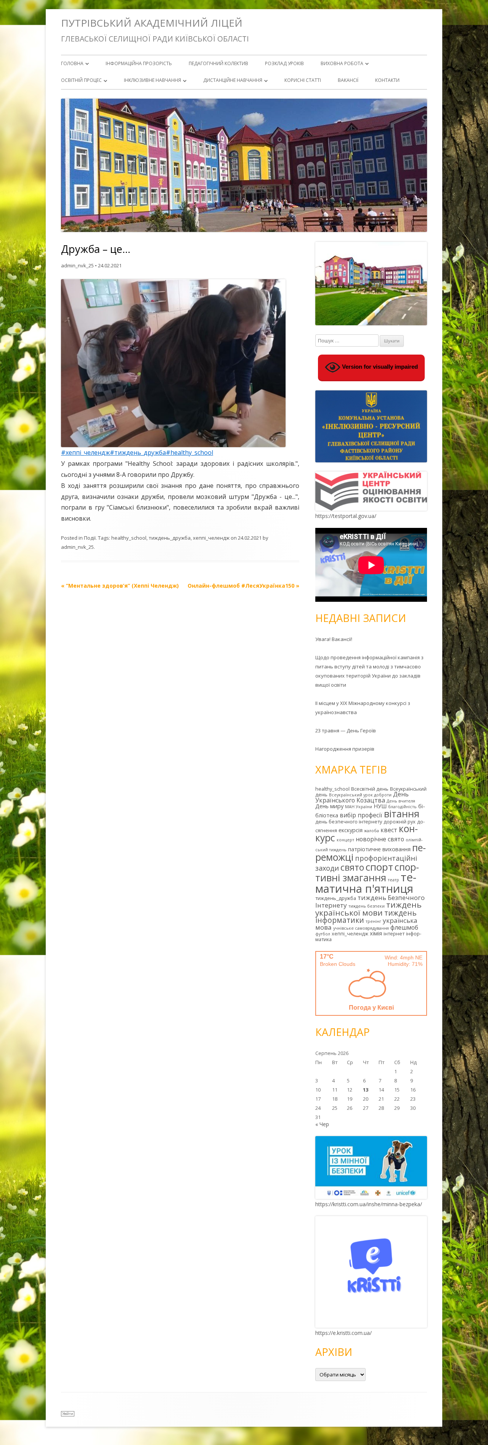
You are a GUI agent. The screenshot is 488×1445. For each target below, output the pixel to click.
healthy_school (128, 537)
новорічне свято (380, 839)
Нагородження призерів (344, 748)
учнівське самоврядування (361, 928)
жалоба (371, 830)
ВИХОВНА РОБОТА (342, 63)
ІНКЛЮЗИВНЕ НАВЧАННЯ (152, 80)
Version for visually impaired (379, 367)
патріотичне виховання (379, 849)
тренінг (373, 921)
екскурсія (351, 830)
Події (90, 537)
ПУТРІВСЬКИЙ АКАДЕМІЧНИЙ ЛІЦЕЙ (151, 23)
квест (388, 830)
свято (352, 867)
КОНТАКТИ (387, 80)
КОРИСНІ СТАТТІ (302, 80)
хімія (376, 933)
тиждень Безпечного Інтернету (370, 901)
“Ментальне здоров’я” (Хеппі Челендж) (120, 585)
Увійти (67, 1413)
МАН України (358, 806)
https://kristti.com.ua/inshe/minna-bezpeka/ (368, 1204)
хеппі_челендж (211, 537)
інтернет (394, 933)
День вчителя (401, 801)
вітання (401, 813)
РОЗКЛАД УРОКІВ (284, 63)
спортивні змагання (367, 872)
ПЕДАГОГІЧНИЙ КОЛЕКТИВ (218, 63)
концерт (345, 839)
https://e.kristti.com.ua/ (343, 1332)
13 (365, 1089)
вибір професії (361, 815)
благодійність (402, 806)
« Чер (322, 1124)
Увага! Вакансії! (333, 639)
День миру (329, 806)
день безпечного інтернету (348, 821)
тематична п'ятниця (365, 883)
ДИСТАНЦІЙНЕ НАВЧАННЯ (232, 80)
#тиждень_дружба (138, 452)
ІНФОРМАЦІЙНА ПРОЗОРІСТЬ (139, 63)
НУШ (380, 806)
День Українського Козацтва (362, 797)
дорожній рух (400, 821)
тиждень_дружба (170, 537)
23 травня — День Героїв (345, 730)
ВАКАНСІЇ (348, 80)
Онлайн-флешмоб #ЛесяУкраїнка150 (243, 585)
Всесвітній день (369, 788)
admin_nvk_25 (77, 265)
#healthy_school (189, 452)
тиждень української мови (368, 908)
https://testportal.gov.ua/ (345, 515)
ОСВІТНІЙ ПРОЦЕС (81, 80)
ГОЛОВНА (72, 63)
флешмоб (404, 927)
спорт (379, 867)
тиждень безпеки (366, 906)
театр (393, 879)
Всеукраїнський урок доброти (360, 795)
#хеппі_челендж (85, 452)
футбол (322, 934)
